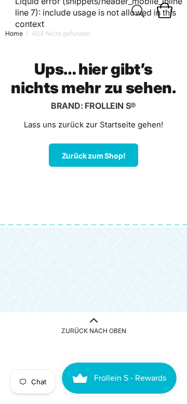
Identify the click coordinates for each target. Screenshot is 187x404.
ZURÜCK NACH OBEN (93, 331)
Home (14, 33)
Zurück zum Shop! (94, 155)
